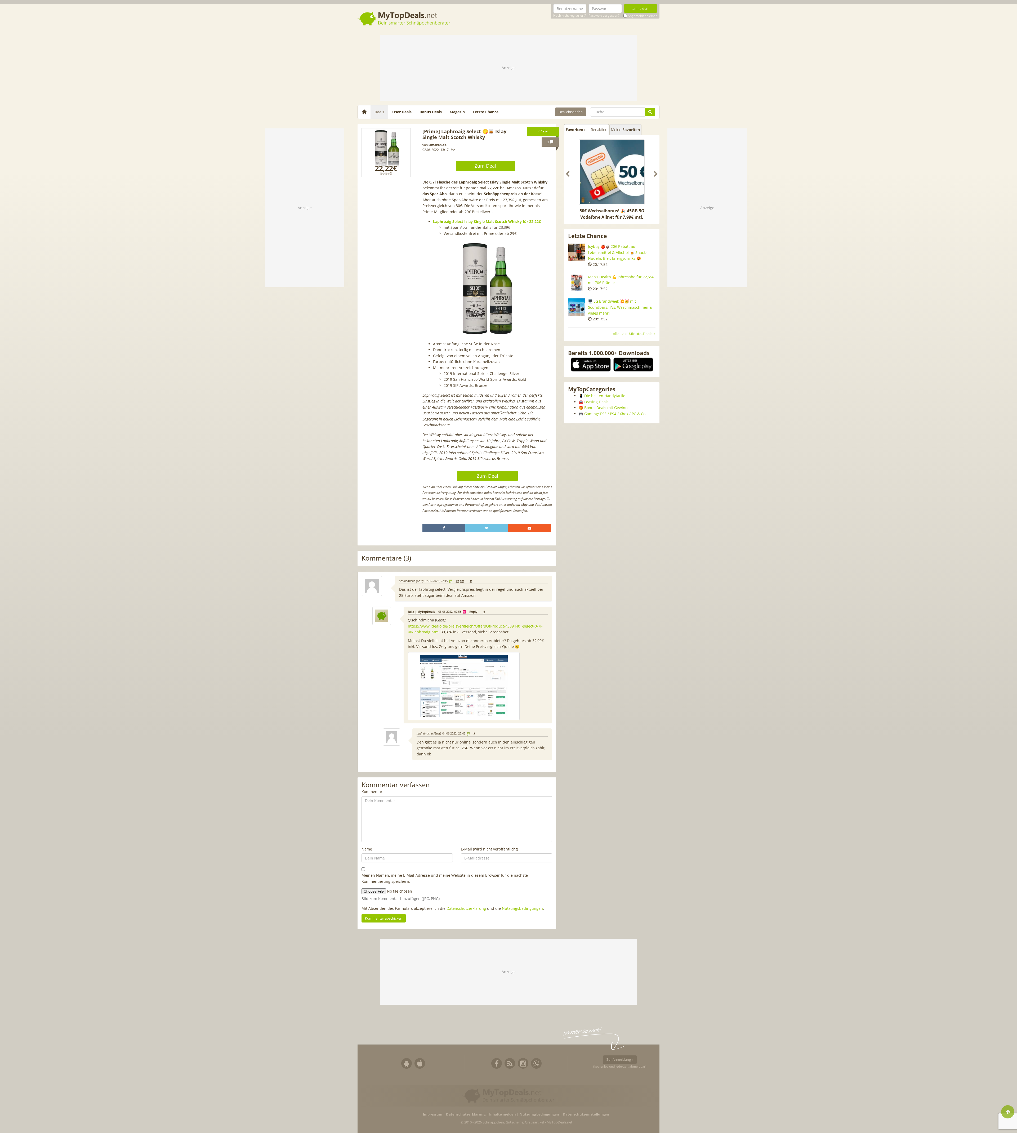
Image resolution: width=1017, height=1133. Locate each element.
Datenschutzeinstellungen (586, 1114)
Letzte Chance (485, 111)
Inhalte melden (502, 1114)
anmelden (640, 8)
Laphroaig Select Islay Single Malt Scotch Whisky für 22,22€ (487, 221)
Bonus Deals (431, 111)
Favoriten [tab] (586, 129)
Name (367, 849)
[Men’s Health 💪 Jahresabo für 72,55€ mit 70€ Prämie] (576, 282)
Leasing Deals (596, 401)
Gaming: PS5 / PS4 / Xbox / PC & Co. (615, 413)
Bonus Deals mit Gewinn (606, 407)
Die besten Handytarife (604, 395)
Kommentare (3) (386, 558)
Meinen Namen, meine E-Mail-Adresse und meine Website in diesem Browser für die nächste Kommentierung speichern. (445, 878)
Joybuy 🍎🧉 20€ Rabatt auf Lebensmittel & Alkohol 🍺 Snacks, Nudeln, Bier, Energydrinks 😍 (618, 252)
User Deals (402, 111)
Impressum (432, 1114)
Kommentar (372, 791)
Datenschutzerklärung (466, 908)
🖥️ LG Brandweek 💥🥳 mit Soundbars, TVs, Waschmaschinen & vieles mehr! (620, 307)
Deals (379, 111)
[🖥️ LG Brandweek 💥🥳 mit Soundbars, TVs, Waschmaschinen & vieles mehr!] (576, 307)
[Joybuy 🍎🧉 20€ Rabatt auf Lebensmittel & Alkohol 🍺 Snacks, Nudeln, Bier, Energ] (576, 252)
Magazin (457, 111)
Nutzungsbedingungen (522, 908)
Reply (460, 581)
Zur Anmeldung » (619, 1059)
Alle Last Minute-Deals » (634, 333)
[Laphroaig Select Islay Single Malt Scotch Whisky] (386, 152)
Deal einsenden (571, 111)
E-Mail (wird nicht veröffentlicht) (489, 849)
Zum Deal (485, 166)
